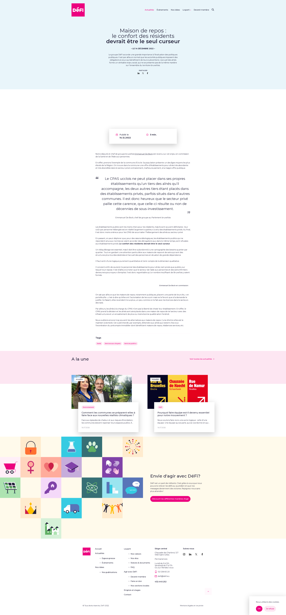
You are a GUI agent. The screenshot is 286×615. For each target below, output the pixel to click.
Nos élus (134, 558)
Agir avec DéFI (130, 572)
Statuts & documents (140, 563)
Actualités (149, 10)
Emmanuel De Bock (144, 154)
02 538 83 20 (164, 572)
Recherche (212, 9)
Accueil (98, 549)
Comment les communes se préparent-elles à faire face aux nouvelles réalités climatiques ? (108, 414)
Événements (162, 10)
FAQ (133, 567)
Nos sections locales (140, 586)
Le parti (186, 10)
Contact (127, 595)
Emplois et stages (132, 590)
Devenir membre (201, 10)
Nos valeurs (136, 554)
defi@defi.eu (163, 576)
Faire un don (136, 581)
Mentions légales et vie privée (191, 606)
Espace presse (108, 558)
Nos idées (175, 10)
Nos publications (109, 572)
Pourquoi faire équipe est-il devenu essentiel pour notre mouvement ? (183, 414)
